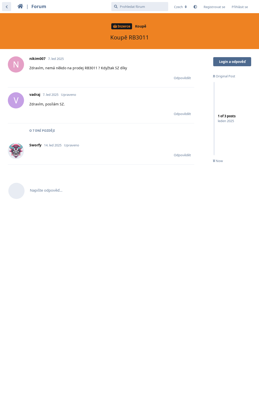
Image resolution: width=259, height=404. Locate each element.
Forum (38, 6)
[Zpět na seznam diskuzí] (6, 6)
